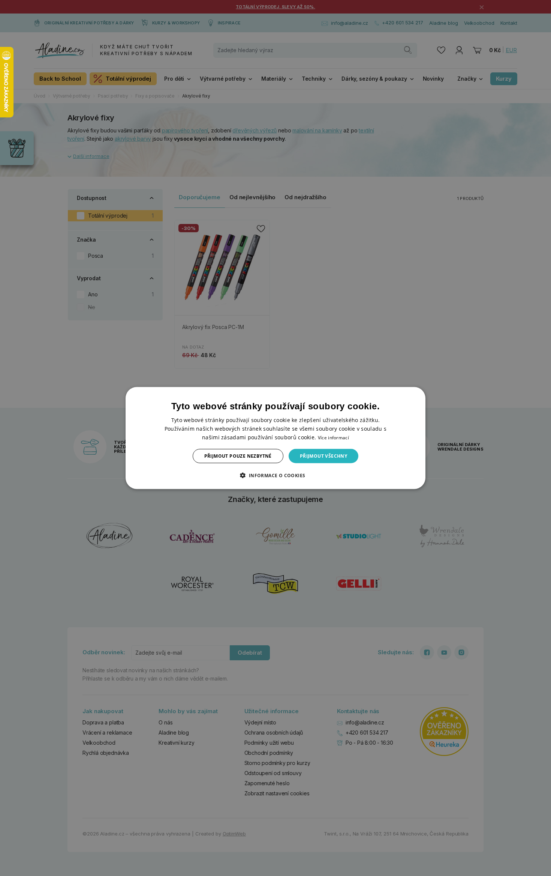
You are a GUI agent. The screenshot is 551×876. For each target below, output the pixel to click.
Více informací (333, 437)
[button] (275, 475)
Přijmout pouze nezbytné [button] (238, 456)
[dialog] (275, 438)
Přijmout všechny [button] (323, 456)
